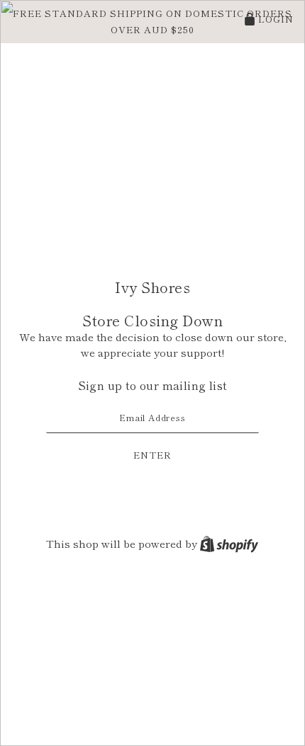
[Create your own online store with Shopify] (229, 543)
